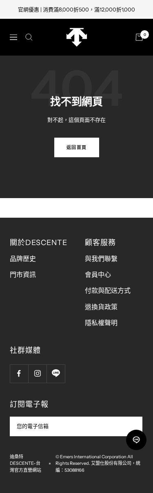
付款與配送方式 (108, 290)
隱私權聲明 (101, 323)
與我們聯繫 (101, 258)
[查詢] (29, 37)
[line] (136, 440)
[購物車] (139, 37)
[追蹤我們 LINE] (56, 373)
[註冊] (130, 426)
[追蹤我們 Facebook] (19, 373)
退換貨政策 (101, 307)
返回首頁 (77, 147)
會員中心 (98, 274)
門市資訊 (23, 274)
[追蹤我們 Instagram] (37, 373)
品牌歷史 (23, 258)
